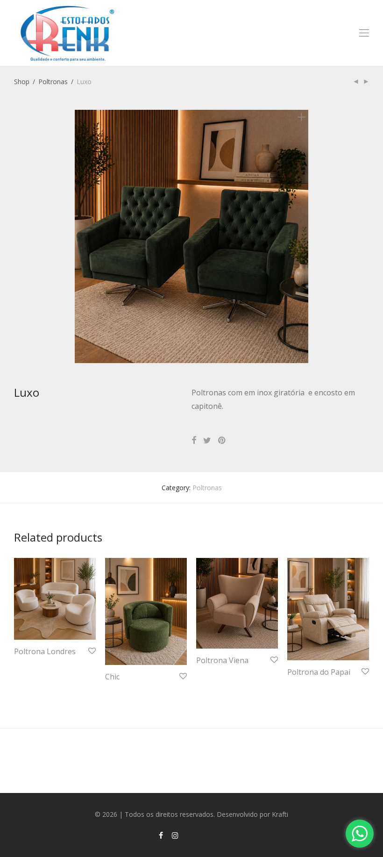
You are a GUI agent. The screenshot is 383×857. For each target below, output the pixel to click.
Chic (112, 676)
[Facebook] (161, 834)
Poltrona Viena (222, 660)
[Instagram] (175, 834)
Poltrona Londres (45, 651)
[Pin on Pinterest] (222, 440)
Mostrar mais (29, 664)
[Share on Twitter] (207, 440)
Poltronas (53, 81)
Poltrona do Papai (318, 672)
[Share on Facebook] (194, 440)
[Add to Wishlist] (91, 651)
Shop (21, 81)
